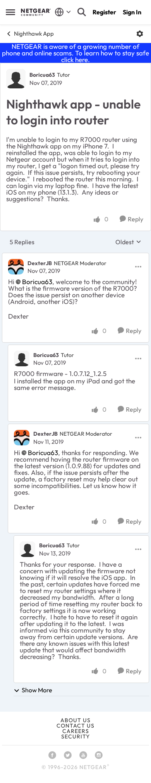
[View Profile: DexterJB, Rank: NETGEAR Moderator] (16, 266)
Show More (37, 690)
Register (104, 12)
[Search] (81, 12)
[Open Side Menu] (10, 12)
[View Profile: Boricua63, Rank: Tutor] (16, 78)
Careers (75, 731)
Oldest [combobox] (128, 242)
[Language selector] (62, 12)
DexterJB (39, 263)
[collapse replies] (75, 256)
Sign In (132, 12)
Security (75, 736)
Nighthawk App (34, 33)
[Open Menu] (139, 33)
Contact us (75, 725)
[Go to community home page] (36, 12)
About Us (75, 720)
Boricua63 (42, 75)
